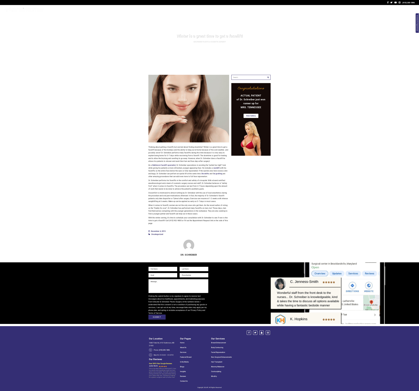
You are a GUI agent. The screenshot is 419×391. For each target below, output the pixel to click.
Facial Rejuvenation (218, 352)
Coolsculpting (216, 371)
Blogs (182, 367)
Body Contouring (217, 347)
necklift (216, 168)
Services (183, 352)
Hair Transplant (216, 362)
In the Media (184, 362)
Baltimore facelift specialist (164, 165)
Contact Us (184, 381)
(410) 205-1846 (408, 3)
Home (182, 343)
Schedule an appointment (417, 23)
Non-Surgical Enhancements (221, 357)
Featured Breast (185, 357)
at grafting (218, 174)
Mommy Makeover (217, 367)
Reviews (183, 376)
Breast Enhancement (218, 343)
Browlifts (205, 174)
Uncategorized (157, 234)
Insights (183, 371)
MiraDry (214, 376)
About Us (183, 347)
